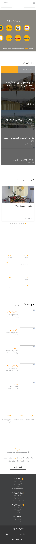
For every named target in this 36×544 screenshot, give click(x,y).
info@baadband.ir (15, 539)
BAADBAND (16, 5)
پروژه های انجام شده (18, 498)
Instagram (10, 534)
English (6, 3)
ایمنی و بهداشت (18, 510)
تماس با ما (18, 520)
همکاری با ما (18, 522)
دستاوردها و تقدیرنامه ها (18, 488)
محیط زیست (18, 512)
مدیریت (18, 486)
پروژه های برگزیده (18, 496)
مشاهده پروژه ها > (27, 70)
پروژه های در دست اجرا (18, 500)
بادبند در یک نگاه (18, 482)
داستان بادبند (18, 467)
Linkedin (22, 534)
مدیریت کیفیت (18, 508)
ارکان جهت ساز (18, 484)
